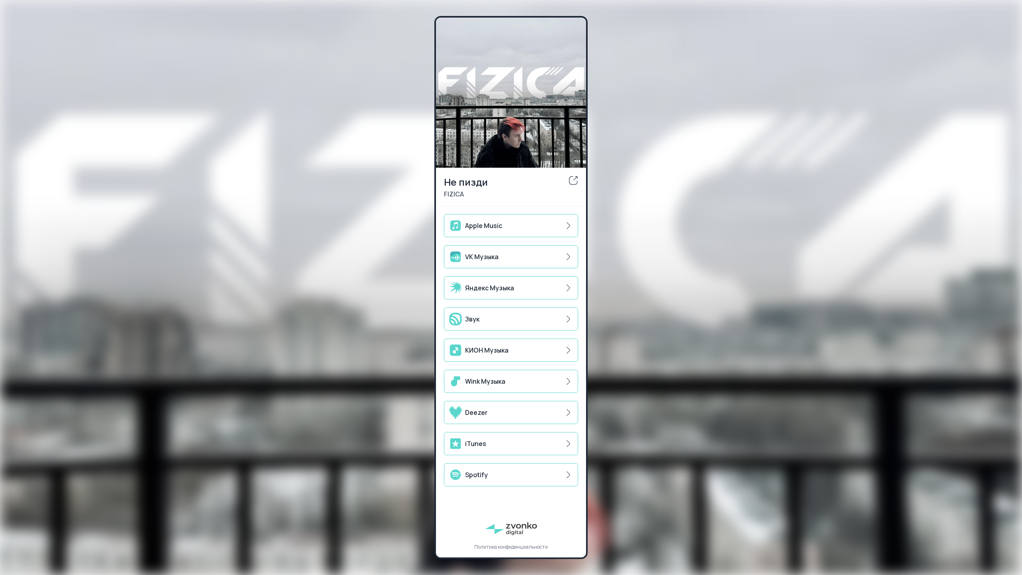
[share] (573, 180)
